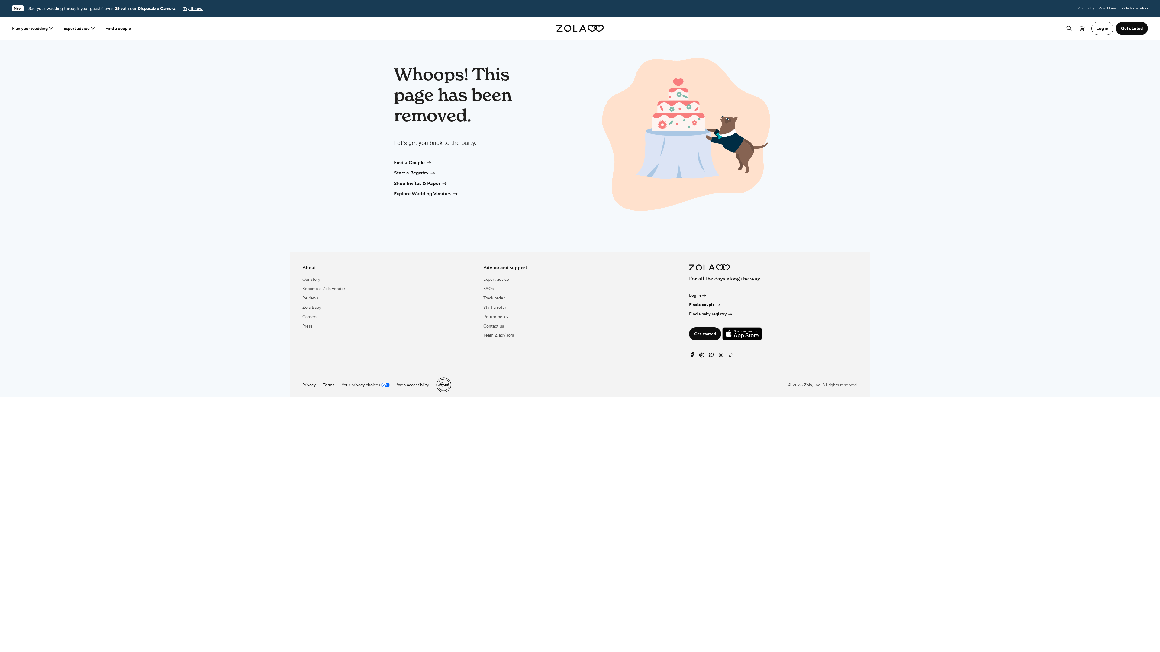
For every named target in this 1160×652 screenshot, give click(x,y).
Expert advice (76, 28)
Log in (695, 295)
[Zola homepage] (580, 28)
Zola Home (1108, 8)
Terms (328, 384)
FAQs (488, 288)
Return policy (495, 316)
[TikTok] (731, 356)
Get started (705, 333)
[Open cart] (1082, 28)
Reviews (310, 298)
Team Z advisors (498, 335)
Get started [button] (1132, 28)
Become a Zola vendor (323, 288)
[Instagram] (721, 356)
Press (307, 326)
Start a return (496, 307)
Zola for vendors (1135, 8)
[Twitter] (711, 356)
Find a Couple (409, 162)
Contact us (493, 326)
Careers (309, 316)
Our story (311, 279)
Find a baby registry (708, 314)
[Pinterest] (702, 356)
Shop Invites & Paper (417, 183)
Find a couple (118, 28)
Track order (494, 298)
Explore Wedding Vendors (422, 194)
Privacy (309, 384)
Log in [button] (1102, 28)
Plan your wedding (30, 28)
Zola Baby (1086, 8)
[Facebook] (692, 356)
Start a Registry (411, 173)
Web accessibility (413, 384)
